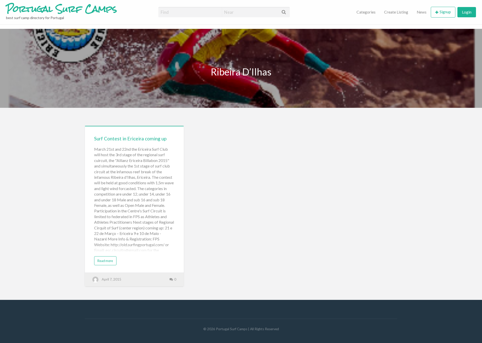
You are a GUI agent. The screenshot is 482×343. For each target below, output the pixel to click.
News (422, 12)
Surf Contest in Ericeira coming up (130, 138)
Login (466, 12)
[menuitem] (366, 12)
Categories (366, 12)
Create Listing (396, 12)
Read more (105, 261)
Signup (445, 12)
